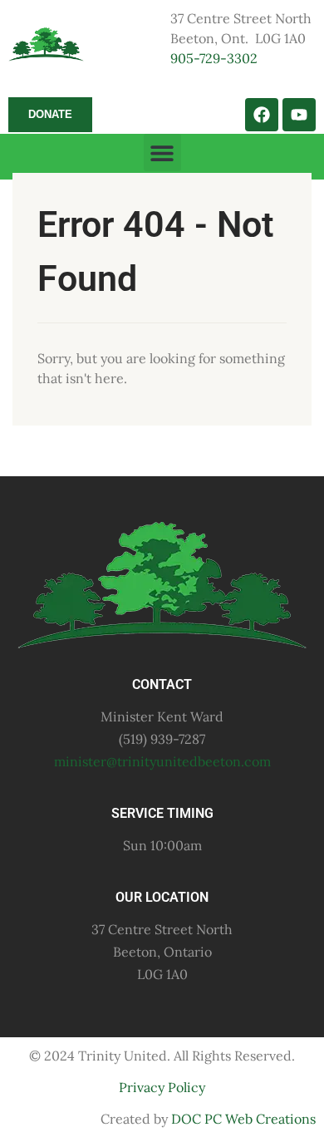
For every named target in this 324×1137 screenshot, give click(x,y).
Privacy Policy (162, 1087)
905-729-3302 (214, 58)
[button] (162, 152)
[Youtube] (299, 114)
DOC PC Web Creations (243, 1118)
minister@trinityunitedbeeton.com (162, 761)
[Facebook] (261, 114)
